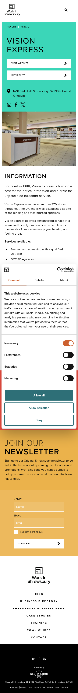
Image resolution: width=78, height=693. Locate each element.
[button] (74, 10)
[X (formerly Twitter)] (22, 104)
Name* (18, 499)
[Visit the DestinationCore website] (39, 672)
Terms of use (39, 687)
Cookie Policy (53, 687)
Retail (25, 27)
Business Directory (39, 601)
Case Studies (39, 615)
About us (14, 687)
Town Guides (39, 630)
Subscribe (24, 543)
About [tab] (64, 280)
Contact (39, 637)
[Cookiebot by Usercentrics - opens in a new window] (57, 269)
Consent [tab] (14, 280)
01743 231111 (18, 75)
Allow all (39, 395)
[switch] (68, 355)
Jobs (39, 594)
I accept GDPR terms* (31, 532)
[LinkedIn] (44, 659)
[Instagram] (9, 104)
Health (11, 27)
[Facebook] (16, 104)
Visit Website (19, 63)
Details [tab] (39, 280)
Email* (17, 515)
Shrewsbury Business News (39, 608)
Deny (39, 420)
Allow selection (39, 407)
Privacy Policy (26, 687)
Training (39, 622)
